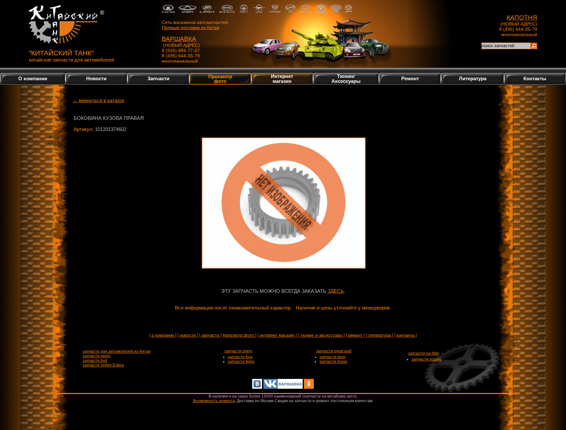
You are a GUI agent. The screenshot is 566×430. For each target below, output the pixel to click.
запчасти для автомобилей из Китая (117, 351)
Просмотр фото (220, 79)
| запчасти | (210, 335)
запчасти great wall (333, 351)
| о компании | (162, 335)
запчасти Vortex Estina (103, 365)
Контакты (534, 78)
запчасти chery (238, 351)
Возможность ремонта (214, 401)
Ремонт (410, 78)
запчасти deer (332, 357)
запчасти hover (333, 361)
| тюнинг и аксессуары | (321, 335)
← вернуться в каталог (98, 100)
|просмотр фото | (239, 335)
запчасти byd (95, 360)
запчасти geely (96, 356)
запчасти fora (240, 357)
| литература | (379, 335)
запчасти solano (426, 359)
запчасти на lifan (423, 353)
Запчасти (158, 78)
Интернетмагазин (282, 78)
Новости (96, 78)
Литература (472, 78)
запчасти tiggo (241, 361)
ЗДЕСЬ (336, 291)
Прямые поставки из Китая (190, 27)
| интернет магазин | (277, 335)
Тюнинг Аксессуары (346, 78)
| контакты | (405, 335)
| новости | (188, 335)
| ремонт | (355, 335)
